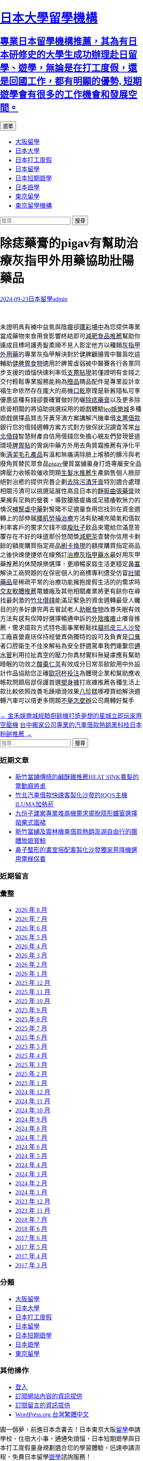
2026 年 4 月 (31, 946)
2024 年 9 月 (31, 1119)
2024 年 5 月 (31, 1156)
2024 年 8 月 (31, 1128)
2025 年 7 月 (31, 1028)
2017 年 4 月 (31, 1256)
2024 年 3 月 (31, 1174)
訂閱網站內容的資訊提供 (48, 1396)
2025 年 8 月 (31, 1019)
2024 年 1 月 (31, 1192)
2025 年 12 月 (32, 983)
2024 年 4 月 (31, 1165)
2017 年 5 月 (31, 1247)
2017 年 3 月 (31, 1265)
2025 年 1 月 (31, 1083)
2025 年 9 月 (31, 1010)
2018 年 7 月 (31, 1219)
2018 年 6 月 (31, 1229)
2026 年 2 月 (31, 964)
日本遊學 (27, 187)
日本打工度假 (33, 160)
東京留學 (27, 196)
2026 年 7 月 (31, 919)
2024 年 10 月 (32, 1110)
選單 (8, 126)
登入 (21, 1387)
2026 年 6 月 (31, 928)
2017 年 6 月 (31, 1238)
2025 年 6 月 (31, 1037)
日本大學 (27, 151)
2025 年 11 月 (32, 992)
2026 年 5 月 (31, 937)
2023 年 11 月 (32, 1210)
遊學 (55, 1457)
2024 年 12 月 (32, 1092)
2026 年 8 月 (31, 910)
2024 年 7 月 (31, 1137)
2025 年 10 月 (32, 1001)
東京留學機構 (33, 205)
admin (60, 299)
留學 (122, 1429)
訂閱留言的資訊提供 (42, 1405)
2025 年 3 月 (31, 1065)
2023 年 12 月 (32, 1201)
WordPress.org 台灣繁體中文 (52, 1414)
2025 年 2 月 (31, 1074)
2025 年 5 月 (31, 1046)
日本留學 (27, 169)
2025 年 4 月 (31, 1055)
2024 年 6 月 (31, 1147)
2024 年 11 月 (32, 1101)
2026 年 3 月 (31, 955)
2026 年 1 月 (31, 973)
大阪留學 (27, 142)
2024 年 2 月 (31, 1183)
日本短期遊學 (33, 178)
